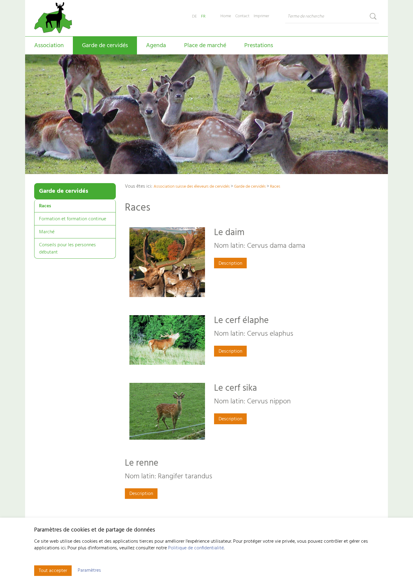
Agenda (156, 45)
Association (49, 45)
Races (45, 206)
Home (225, 16)
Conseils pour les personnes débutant (67, 248)
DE (194, 16)
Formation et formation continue (72, 219)
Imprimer (261, 16)
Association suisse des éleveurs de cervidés (192, 186)
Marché (46, 232)
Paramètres (89, 570)
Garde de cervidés (105, 45)
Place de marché (205, 45)
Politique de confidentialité (196, 548)
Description (230, 263)
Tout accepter (53, 571)
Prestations (258, 45)
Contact (242, 16)
